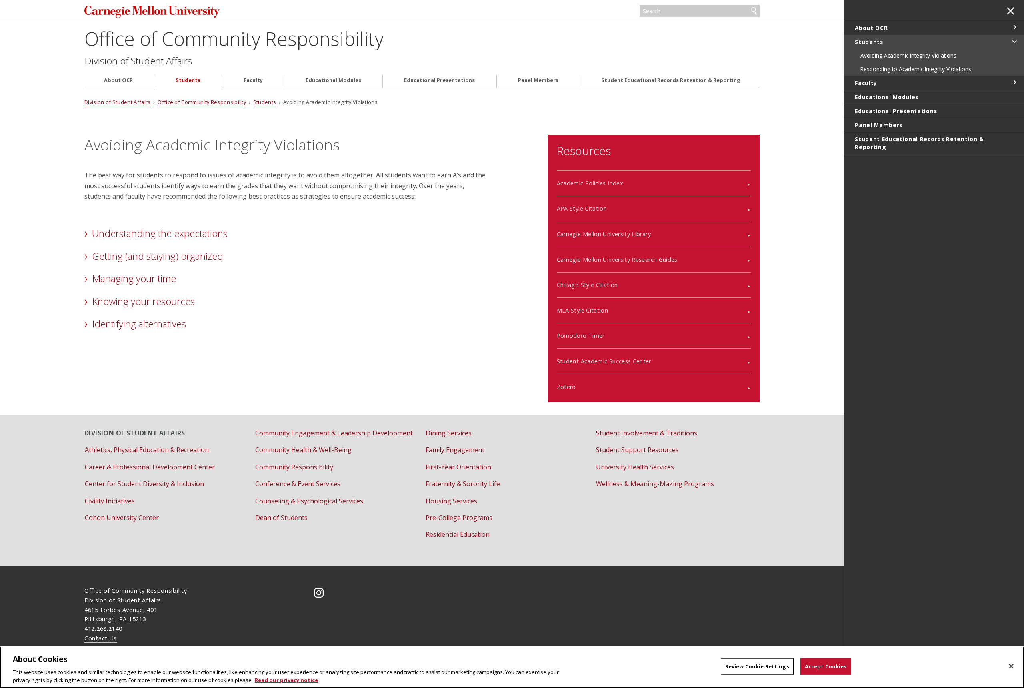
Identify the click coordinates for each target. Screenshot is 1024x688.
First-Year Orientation (458, 467)
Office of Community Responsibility (234, 39)
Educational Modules (333, 80)
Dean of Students (281, 517)
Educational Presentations (439, 80)
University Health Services (635, 467)
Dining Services (449, 433)
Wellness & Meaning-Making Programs (655, 483)
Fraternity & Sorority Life (463, 483)
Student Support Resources (637, 449)
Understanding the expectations (160, 233)
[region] (512, 667)
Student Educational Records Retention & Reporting (670, 80)
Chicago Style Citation (587, 285)
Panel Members (538, 80)
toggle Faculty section (1014, 82)
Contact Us (100, 638)
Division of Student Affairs (138, 60)
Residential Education (458, 534)
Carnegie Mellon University (190, 12)
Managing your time (134, 278)
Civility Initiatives (110, 501)
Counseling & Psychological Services (309, 501)
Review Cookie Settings (757, 666)
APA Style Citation (582, 208)
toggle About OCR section (1014, 27)
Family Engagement (455, 449)
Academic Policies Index (590, 183)
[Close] (1011, 666)
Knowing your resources (143, 301)
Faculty (253, 80)
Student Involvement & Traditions (646, 433)
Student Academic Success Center (604, 361)
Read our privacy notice (286, 679)
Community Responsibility (294, 467)
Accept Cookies (826, 666)
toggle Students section (1014, 41)
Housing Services (451, 501)
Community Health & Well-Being (303, 449)
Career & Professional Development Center (150, 467)
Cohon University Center (122, 517)
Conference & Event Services (297, 483)
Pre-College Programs (459, 517)
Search (754, 11)
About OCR (118, 80)
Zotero (566, 387)
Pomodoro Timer (581, 335)
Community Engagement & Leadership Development (334, 433)
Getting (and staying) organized (157, 256)
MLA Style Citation (582, 310)
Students (188, 80)
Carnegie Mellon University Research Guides (617, 259)
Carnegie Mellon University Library (604, 234)
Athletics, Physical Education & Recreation (147, 449)
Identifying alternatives (139, 323)
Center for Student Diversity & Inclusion (144, 483)
